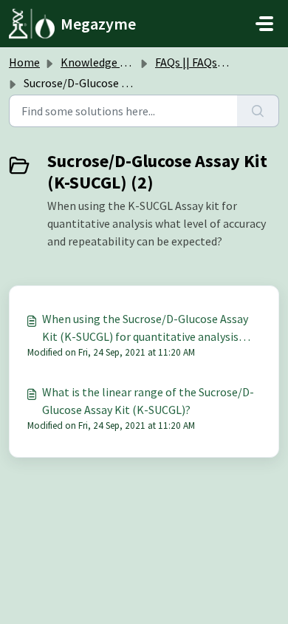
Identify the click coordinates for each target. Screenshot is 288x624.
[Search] (258, 111)
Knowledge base (102, 62)
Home (24, 62)
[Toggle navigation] (264, 23)
